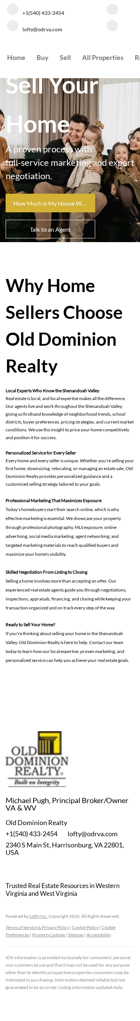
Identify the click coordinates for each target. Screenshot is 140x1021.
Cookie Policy (85, 927)
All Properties (103, 57)
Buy (43, 57)
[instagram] (112, 26)
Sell (65, 57)
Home (16, 57)
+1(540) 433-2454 (31, 834)
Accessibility (99, 935)
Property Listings (48, 935)
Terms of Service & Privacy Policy (37, 927)
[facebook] (112, 10)
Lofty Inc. (38, 916)
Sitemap (76, 935)
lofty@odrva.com (93, 834)
